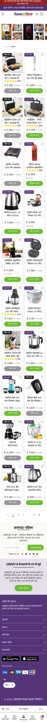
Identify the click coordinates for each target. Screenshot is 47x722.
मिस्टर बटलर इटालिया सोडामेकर (34, 166)
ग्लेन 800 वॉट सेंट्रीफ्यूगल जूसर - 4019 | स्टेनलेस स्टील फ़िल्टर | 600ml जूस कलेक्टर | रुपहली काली (12, 489)
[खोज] (37, 14)
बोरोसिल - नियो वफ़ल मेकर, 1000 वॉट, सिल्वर (34, 121)
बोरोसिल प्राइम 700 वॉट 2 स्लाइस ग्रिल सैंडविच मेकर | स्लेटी (12, 121)
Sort (40, 709)
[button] (3, 14)
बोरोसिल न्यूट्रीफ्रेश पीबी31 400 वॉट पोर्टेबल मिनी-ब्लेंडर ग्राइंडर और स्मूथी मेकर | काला (12, 262)
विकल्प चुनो (34, 183)
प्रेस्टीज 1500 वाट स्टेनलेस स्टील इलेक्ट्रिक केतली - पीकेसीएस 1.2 (34, 489)
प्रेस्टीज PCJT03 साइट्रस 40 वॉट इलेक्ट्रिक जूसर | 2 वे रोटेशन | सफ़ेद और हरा (34, 444)
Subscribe (35, 547)
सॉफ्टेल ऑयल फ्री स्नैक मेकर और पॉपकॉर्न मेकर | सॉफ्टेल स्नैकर (12, 355)
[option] (6, 32)
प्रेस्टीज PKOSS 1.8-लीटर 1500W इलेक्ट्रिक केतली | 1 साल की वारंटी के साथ (12, 214)
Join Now (24, 588)
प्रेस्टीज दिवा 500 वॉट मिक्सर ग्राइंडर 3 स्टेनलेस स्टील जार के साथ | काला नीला (12, 399)
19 (34, 514)
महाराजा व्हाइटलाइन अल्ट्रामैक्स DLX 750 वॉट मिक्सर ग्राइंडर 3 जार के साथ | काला (12, 444)
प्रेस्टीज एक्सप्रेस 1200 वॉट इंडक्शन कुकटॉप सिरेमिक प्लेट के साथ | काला (12, 166)
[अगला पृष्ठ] (39, 515)
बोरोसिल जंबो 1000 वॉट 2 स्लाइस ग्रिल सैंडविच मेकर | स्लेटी (12, 77)
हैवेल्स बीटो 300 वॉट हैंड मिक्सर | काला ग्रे (34, 399)
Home (7, 47)
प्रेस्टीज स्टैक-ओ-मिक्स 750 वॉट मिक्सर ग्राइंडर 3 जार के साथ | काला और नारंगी (34, 214)
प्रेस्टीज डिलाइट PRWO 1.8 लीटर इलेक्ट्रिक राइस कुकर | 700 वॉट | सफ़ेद (34, 310)
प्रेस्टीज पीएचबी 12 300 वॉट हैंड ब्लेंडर (35, 77)
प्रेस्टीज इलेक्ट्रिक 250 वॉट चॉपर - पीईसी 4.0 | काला (12, 310)
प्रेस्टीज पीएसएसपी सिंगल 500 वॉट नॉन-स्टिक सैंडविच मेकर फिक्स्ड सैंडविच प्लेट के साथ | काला (34, 262)
